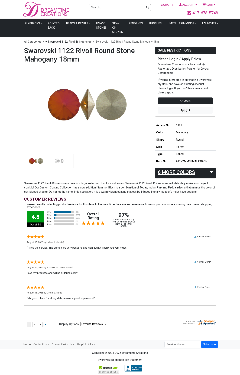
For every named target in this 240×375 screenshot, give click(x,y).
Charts (168, 4)
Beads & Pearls (77, 23)
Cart (209, 4)
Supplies (155, 23)
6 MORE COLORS (176, 172)
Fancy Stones (101, 25)
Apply (184, 110)
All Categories (32, 41)
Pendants (135, 23)
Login (186, 100)
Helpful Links (85, 344)
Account (188, 4)
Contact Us (40, 344)
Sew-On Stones (117, 27)
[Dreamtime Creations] (45, 9)
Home (27, 344)
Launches (209, 23)
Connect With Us (62, 344)
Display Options (69, 324)
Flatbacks (32, 23)
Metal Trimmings (181, 23)
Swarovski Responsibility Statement (120, 360)
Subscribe (209, 344)
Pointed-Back (54, 25)
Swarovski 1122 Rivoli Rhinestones (69, 41)
